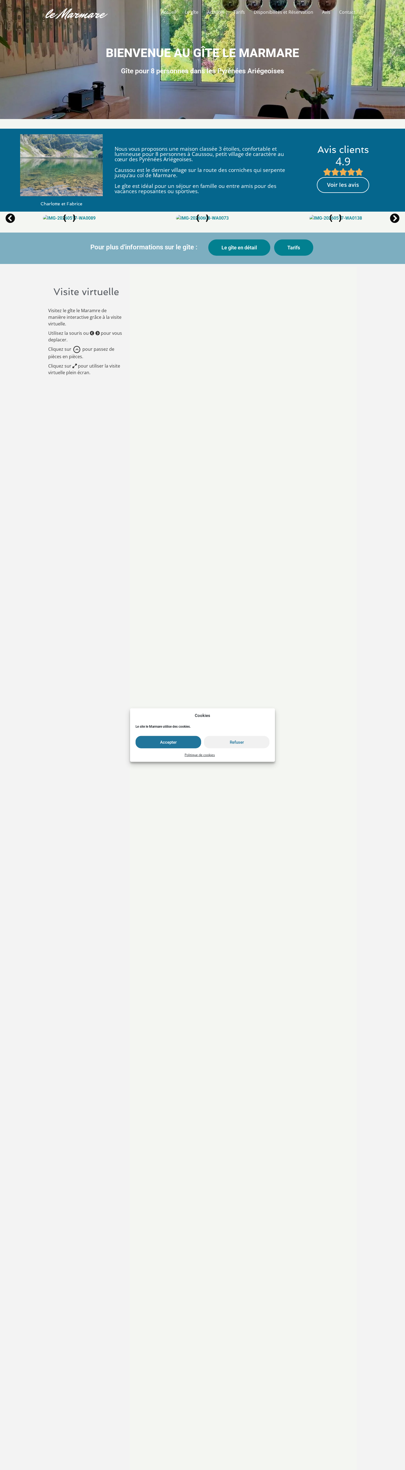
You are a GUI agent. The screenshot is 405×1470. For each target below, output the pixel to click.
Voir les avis (343, 184)
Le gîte (191, 12)
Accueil (168, 12)
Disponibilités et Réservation (283, 12)
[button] (10, 218)
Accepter (168, 742)
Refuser (237, 742)
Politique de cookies (200, 754)
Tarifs (239, 12)
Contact (347, 12)
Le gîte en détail (239, 247)
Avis (326, 12)
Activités (216, 12)
